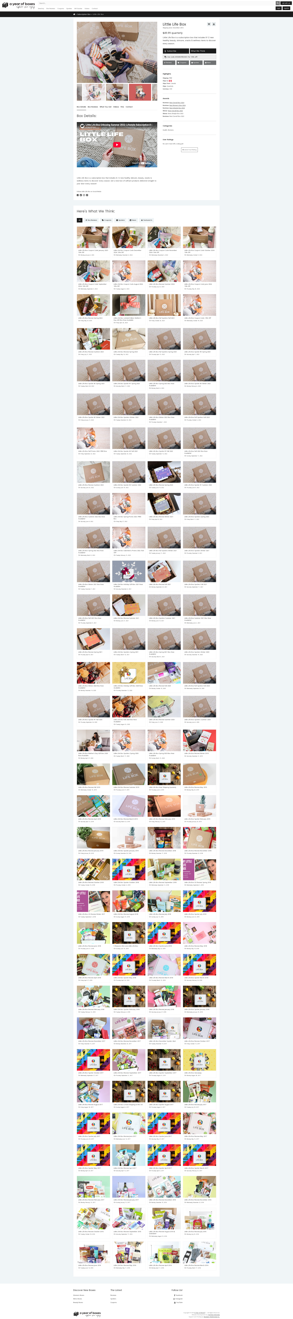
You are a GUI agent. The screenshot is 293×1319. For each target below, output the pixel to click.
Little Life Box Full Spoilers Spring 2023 (163, 352)
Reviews (168, 62)
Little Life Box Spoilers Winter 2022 (126, 417)
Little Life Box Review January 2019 (90, 851)
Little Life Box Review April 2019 (89, 819)
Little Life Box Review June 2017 (125, 1136)
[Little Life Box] (93, 237)
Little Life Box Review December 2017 (91, 1041)
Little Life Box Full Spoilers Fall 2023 (161, 318)
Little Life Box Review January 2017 (126, 1200)
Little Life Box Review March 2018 (161, 978)
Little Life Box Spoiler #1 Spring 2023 (127, 383)
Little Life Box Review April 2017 (125, 1168)
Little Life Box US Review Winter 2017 (91, 914)
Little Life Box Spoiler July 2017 (89, 1136)
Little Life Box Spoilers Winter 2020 (196, 652)
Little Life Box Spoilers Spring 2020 (126, 753)
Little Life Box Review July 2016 (195, 1231)
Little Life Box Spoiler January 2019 (126, 851)
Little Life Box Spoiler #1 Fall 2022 (161, 451)
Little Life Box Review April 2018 (89, 978)
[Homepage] (74, 14)
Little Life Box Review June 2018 (89, 946)
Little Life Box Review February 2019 (162, 819)
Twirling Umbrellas (214, 1315)
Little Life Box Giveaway (193, 1073)
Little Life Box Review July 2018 (160, 914)
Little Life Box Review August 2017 (90, 1104)
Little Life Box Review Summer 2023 (91, 352)
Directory (41, 9)
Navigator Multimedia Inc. (212, 1317)
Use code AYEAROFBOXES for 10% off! (180, 57)
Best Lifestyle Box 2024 (177, 108)
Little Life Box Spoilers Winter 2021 (196, 551)
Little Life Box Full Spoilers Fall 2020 (197, 686)
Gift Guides (78, 9)
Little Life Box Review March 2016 (196, 1265)
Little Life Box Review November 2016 (197, 1200)
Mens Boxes (77, 1299)
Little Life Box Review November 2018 (197, 851)
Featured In (146, 220)
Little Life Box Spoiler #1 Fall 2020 (90, 720)
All (80, 220)
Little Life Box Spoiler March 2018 (196, 978)
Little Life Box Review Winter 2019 (196, 753)
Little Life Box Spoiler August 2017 (161, 1104)
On (79, 255)
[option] (117, 52)
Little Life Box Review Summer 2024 (161, 284)
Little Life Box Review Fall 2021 (160, 584)
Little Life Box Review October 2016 (90, 1231)
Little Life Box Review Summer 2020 (161, 720)
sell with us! (286, 3)
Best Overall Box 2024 (177, 103)
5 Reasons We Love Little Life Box (126, 946)
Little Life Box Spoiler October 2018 (126, 882)
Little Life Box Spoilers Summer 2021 (162, 618)
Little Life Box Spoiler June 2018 (160, 946)
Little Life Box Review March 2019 (125, 819)
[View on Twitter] (81, 195)
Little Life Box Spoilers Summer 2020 (197, 720)
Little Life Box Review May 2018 (195, 946)
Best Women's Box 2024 (178, 105)
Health (165, 130)
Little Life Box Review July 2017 (195, 1104)
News (208, 62)
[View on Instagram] (84, 195)
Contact (95, 9)
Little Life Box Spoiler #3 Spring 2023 (197, 352)
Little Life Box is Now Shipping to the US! (128, 1104)
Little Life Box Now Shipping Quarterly (162, 787)
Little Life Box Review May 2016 (125, 1265)
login (278, 8)
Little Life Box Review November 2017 (127, 1041)
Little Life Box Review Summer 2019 (126, 787)
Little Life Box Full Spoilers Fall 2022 (197, 417)
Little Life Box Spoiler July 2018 (195, 914)
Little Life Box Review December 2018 (162, 851)
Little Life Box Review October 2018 (90, 882)
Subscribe (170, 51)
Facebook (179, 1295)
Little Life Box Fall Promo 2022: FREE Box (92, 451)
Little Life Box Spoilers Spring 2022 (196, 517)
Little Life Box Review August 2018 (126, 914)
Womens (171, 130)
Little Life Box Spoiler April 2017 (160, 1168)
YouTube (179, 1302)
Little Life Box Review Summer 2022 (91, 485)
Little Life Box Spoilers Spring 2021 (126, 652)
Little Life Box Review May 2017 (195, 1136)
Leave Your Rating (190, 150)
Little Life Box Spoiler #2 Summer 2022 (127, 485)
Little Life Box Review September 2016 (127, 1231)
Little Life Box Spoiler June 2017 (160, 1136)
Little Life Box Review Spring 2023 (126, 352)
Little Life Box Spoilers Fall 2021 (195, 584)
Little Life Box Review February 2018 (91, 1009)
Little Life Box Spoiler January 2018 (196, 1009)
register (286, 8)
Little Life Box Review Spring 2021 (90, 652)
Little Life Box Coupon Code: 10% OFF (197, 318)
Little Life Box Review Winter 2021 (161, 517)
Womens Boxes (78, 1295)
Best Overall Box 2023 (175, 111)
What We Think (198, 51)
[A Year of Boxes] (87, 1314)
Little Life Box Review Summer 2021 (126, 618)
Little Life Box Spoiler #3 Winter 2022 (197, 383)
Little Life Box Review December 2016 (162, 1200)
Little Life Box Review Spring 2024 (90, 318)
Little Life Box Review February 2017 (91, 1200)
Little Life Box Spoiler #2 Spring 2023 (91, 383)
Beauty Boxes (78, 1302)
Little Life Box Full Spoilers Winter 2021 (163, 551)
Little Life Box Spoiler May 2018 (125, 978)
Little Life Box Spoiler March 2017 (196, 1168)
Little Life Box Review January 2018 (161, 1009)
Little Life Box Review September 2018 (162, 882)
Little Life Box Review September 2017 (127, 1073)
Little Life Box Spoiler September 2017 (162, 1073)
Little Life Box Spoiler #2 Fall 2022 (126, 451)
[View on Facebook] (78, 195)
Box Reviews (50, 9)
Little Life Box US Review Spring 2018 (197, 882)
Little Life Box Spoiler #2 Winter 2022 (91, 417)
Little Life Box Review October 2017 (197, 1041)
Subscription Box (84, 14)
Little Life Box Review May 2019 (195, 787)
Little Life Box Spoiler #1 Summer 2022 (198, 485)
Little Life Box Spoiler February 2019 (197, 819)
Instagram (179, 1299)
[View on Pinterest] (87, 195)
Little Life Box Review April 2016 (160, 1265)
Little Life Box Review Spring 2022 (161, 485)
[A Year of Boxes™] (18, 5)
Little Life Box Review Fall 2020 (160, 686)
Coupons (60, 9)
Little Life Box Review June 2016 (89, 1265)
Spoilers (69, 9)
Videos (87, 9)
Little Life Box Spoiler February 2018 (126, 1009)
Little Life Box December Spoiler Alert (162, 1041)
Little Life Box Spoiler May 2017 (89, 1168)
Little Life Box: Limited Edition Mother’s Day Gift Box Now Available (127, 319)
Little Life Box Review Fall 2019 (89, 787)
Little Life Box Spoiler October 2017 (90, 1073)
